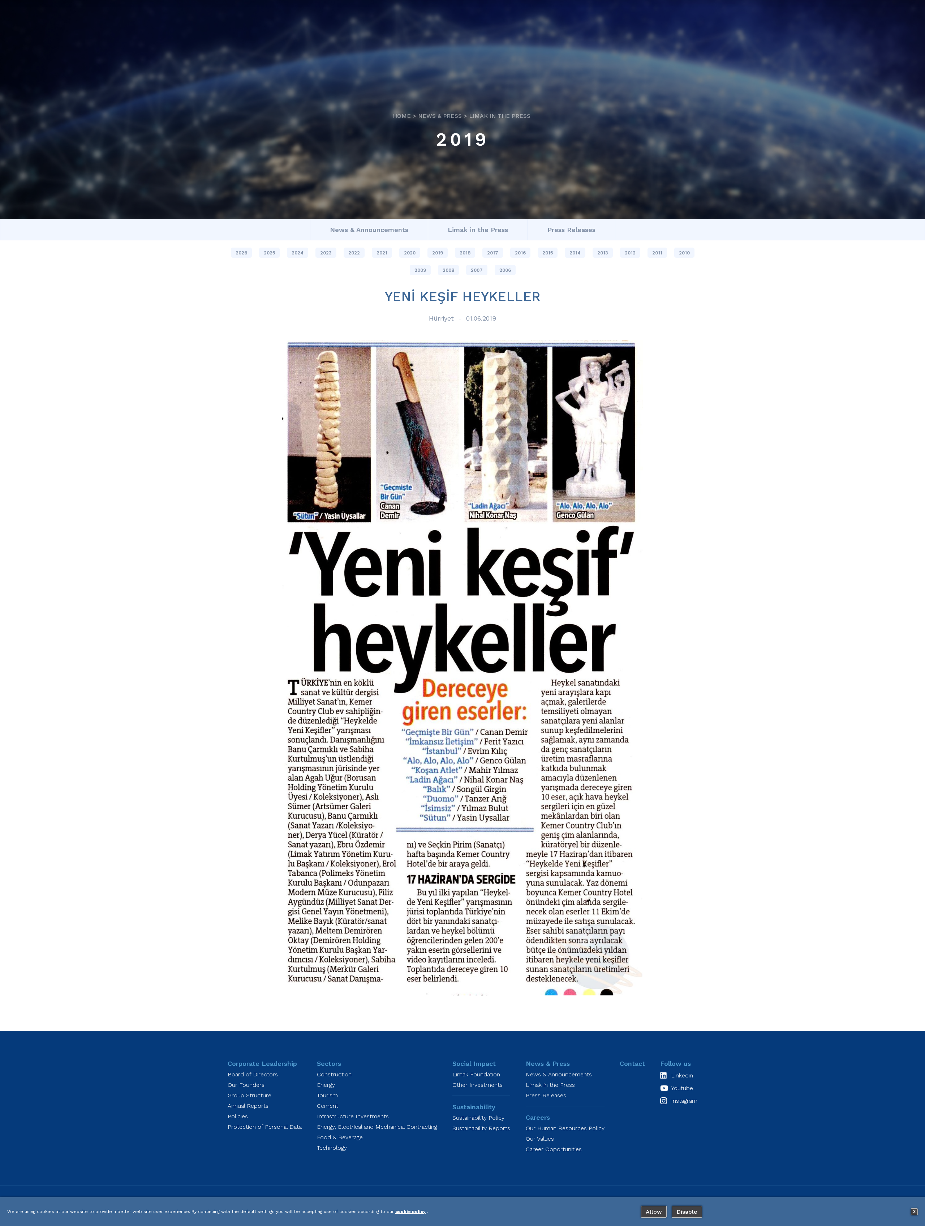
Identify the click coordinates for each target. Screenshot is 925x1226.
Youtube (682, 1088)
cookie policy (410, 1211)
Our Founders (246, 1084)
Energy (326, 1084)
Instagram (684, 1100)
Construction (334, 1074)
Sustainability (473, 1107)
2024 (298, 253)
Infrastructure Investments (353, 1116)
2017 (492, 253)
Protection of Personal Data (265, 1126)
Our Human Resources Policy (565, 1128)
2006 (505, 270)
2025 (269, 253)
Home (402, 115)
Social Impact (474, 1063)
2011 (657, 253)
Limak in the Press (499, 115)
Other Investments (477, 1084)
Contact (632, 1063)
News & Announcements (369, 229)
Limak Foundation (476, 1074)
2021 (382, 253)
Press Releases (571, 229)
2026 (241, 253)
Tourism (327, 1095)
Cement (327, 1105)
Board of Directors (253, 1074)
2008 (448, 270)
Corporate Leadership (262, 1063)
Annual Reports (248, 1105)
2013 (602, 253)
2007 (477, 270)
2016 (520, 253)
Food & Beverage (340, 1137)
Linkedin (682, 1075)
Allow (654, 1211)
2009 (420, 270)
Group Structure (249, 1095)
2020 (410, 253)
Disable (686, 1211)
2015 (547, 253)
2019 (462, 139)
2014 (575, 253)
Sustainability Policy (478, 1117)
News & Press (440, 115)
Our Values (540, 1138)
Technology (332, 1147)
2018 (465, 253)
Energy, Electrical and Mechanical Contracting (377, 1126)
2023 (326, 253)
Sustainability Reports (481, 1128)
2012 (630, 253)
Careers (538, 1117)
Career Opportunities (554, 1149)
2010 (684, 253)
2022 (354, 253)
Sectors (329, 1063)
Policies (238, 1116)
